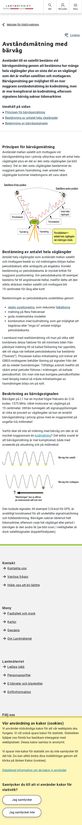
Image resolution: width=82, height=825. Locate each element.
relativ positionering (21, 307)
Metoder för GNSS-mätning (23, 24)
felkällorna (63, 307)
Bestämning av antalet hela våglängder (31, 118)
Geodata (13, 630)
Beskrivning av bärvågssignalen (26, 123)
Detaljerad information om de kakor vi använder (34, 770)
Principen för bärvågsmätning (25, 112)
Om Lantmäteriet (19, 638)
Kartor (11, 622)
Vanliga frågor (17, 577)
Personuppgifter (19, 675)
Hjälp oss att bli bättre (23, 585)
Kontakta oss (17, 568)
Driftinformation (19, 692)
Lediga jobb (16, 667)
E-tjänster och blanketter (25, 683)
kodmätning (43, 435)
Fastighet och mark (21, 613)
